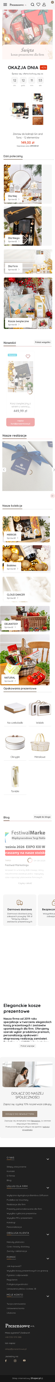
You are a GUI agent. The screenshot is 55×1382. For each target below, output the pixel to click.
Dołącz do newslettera (20, 1114)
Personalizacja (14, 1227)
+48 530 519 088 (13, 1337)
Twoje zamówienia (16, 1303)
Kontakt (11, 1171)
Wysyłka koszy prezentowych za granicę (27, 1270)
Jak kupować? (14, 1266)
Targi (8, 860)
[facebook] (6, 1361)
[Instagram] (15, 1361)
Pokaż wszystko (42, 342)
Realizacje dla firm (16, 1204)
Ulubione (11, 1312)
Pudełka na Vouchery (17, 1199)
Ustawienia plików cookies (20, 1288)
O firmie (11, 1175)
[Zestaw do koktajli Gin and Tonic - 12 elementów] (20, 111)
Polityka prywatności (17, 1284)
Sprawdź (13, 199)
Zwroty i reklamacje (17, 1251)
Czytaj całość (25, 883)
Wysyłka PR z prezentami (19, 1218)
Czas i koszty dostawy (18, 1246)
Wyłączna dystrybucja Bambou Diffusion (27, 1195)
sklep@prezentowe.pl (16, 1349)
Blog (9, 1180)
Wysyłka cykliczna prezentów (22, 1213)
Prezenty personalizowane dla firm (24, 1209)
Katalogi (11, 1222)
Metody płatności (15, 1242)
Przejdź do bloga (42, 817)
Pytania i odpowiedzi (17, 1275)
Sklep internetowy (26, 1378)
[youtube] (24, 1361)
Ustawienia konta (15, 1308)
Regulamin (36, 1121)
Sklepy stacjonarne (16, 1166)
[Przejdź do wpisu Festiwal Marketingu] (25, 841)
